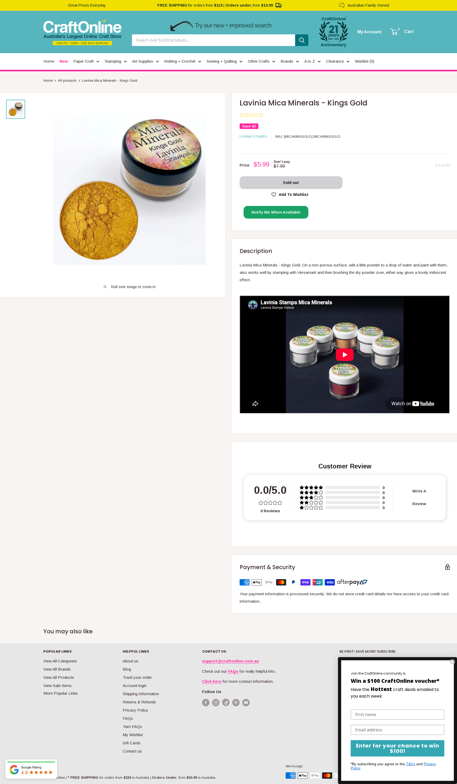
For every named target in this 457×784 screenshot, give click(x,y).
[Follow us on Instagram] (216, 702)
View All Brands (57, 669)
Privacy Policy (135, 710)
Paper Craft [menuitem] (83, 61)
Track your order (137, 677)
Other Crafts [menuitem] (258, 61)
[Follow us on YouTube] (246, 702)
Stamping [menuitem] (113, 61)
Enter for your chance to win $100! (397, 748)
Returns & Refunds (139, 702)
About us (130, 661)
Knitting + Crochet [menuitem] (179, 61)
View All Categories (60, 661)
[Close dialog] (452, 662)
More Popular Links (60, 693)
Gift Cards (131, 743)
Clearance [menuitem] (335, 61)
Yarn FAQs (132, 726)
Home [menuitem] (48, 61)
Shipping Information (141, 693)
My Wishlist (133, 734)
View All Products (58, 677)
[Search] (301, 40)
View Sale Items (57, 685)
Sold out (291, 182)
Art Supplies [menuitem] (142, 61)
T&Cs (410, 764)
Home (48, 80)
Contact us (132, 751)
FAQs (128, 718)
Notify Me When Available (276, 212)
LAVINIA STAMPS (253, 137)
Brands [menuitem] (287, 61)
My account (369, 32)
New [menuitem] (64, 61)
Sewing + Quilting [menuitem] (222, 61)
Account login (135, 685)
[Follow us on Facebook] (205, 702)
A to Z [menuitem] (309, 61)
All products (67, 80)
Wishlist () (364, 61)
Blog (127, 669)
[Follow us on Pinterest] (236, 702)
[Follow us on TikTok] (226, 703)
